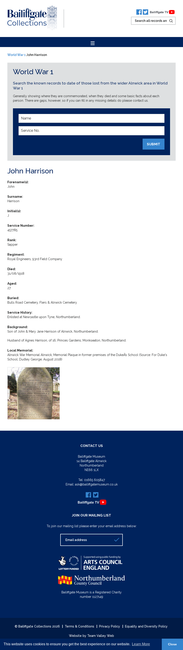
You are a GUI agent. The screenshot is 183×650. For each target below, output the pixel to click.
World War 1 (16, 55)
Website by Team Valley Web (91, 636)
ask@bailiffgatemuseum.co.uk (96, 484)
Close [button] (172, 644)
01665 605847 (94, 480)
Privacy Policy (109, 626)
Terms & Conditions (79, 626)
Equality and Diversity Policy (146, 626)
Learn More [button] (141, 644)
